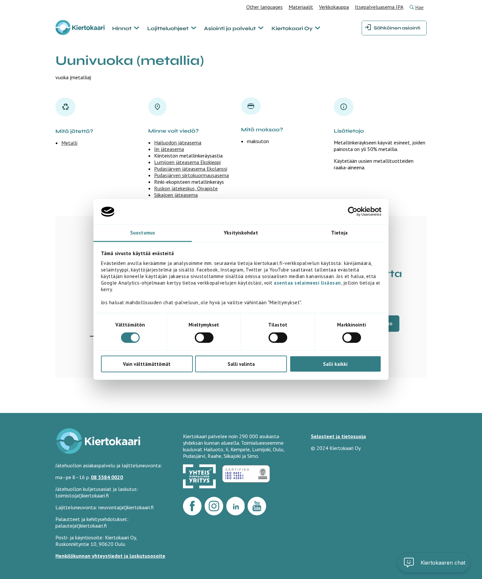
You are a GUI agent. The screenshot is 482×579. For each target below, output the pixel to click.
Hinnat (121, 28)
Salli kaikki (335, 364)
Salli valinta (241, 364)
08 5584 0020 (107, 477)
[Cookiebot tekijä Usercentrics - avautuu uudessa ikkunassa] (352, 211)
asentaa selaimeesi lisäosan (307, 283)
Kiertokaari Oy (291, 28)
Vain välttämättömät (147, 364)
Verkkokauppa (334, 7)
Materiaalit (301, 7)
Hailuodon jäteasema (177, 142)
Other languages (264, 7)
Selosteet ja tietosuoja (338, 436)
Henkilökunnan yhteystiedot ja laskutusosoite (110, 555)
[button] (433, 562)
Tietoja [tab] (339, 233)
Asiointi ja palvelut (230, 28)
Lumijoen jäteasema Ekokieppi (187, 162)
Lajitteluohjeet (168, 28)
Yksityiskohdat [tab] (241, 233)
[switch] (204, 337)
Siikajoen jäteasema (176, 195)
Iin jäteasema (169, 149)
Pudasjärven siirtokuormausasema (191, 175)
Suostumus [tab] (142, 233)
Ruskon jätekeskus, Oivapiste (186, 188)
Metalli (69, 143)
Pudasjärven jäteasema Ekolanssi (190, 168)
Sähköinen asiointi (397, 28)
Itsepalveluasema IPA (379, 7)
